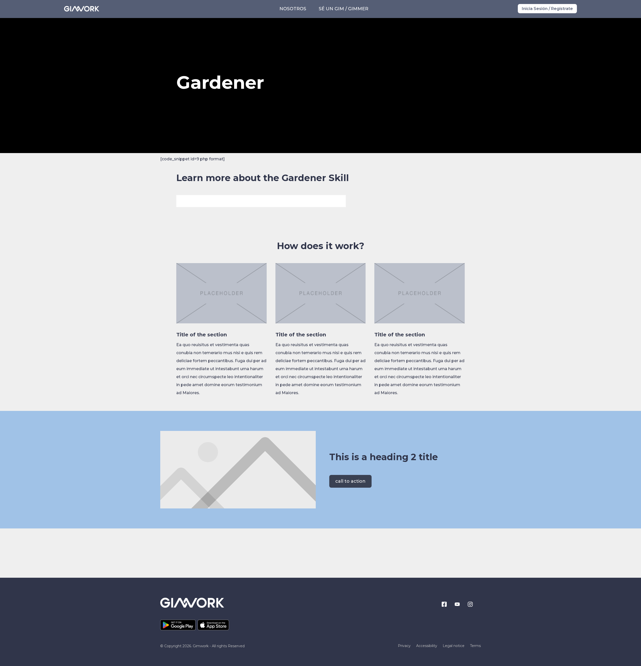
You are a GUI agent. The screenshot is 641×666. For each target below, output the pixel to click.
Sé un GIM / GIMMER (343, 9)
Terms (475, 646)
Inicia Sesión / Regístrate (547, 8)
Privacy (404, 646)
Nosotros (292, 9)
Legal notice (453, 646)
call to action (350, 481)
